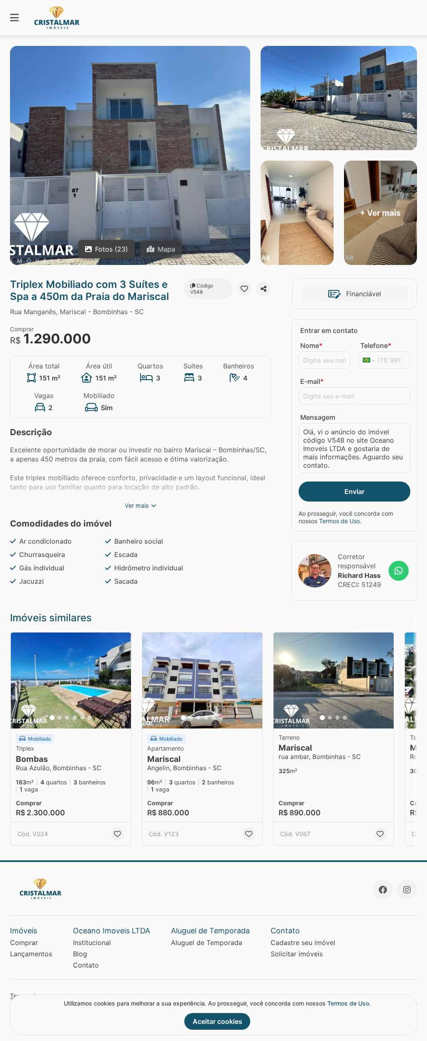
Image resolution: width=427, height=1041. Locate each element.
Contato (86, 965)
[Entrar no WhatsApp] (399, 571)
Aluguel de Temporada (206, 942)
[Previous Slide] (19, 680)
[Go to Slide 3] (67, 718)
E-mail (312, 381)
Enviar (354, 491)
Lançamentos (31, 954)
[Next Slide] (122, 680)
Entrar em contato (329, 330)
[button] (71, 680)
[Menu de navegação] (14, 17)
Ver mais (137, 505)
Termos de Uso (339, 520)
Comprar (24, 942)
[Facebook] (383, 890)
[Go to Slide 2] (60, 718)
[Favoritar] (244, 288)
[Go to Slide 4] (75, 718)
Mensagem (317, 417)
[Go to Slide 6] (90, 718)
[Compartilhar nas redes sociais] (263, 288)
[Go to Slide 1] (52, 717)
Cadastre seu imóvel (303, 942)
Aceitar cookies (217, 1021)
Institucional (92, 942)
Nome (311, 345)
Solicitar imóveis (297, 954)
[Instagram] (407, 890)
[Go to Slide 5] (82, 718)
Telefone (375, 345)
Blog (80, 954)
